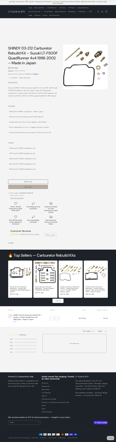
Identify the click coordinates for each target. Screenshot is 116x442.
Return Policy (45, 389)
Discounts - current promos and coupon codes (55, 402)
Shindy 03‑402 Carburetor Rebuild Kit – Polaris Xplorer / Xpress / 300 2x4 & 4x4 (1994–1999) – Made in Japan (95, 289)
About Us (44, 396)
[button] (39, 8)
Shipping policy (62, 437)
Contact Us (45, 383)
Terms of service (52, 437)
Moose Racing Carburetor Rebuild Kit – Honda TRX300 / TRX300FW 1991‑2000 (44, 288)
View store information (17, 198)
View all (58, 301)
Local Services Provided (49, 399)
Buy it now (28, 187)
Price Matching (46, 393)
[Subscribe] (39, 422)
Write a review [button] (50, 235)
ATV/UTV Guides (47, 412)
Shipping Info (46, 386)
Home (43, 409)
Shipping (10, 71)
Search (44, 405)
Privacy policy (43, 437)
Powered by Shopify (25, 438)
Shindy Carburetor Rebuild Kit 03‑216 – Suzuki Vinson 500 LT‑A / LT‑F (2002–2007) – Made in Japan (69, 289)
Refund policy (35, 437)
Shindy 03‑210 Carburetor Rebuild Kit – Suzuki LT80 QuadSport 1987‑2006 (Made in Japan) (20, 289)
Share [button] (11, 243)
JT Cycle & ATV (16, 438)
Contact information (72, 437)
